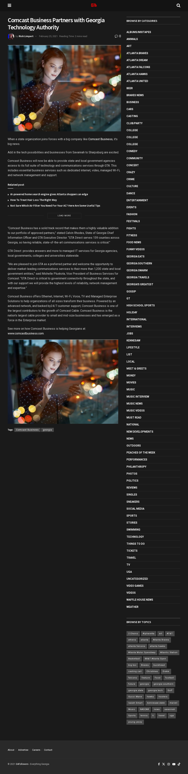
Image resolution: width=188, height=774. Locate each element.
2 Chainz (133, 633)
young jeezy (135, 722)
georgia (47, 430)
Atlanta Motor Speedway (142, 652)
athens (132, 640)
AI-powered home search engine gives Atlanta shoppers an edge (49, 194)
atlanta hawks (157, 646)
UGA (129, 571)
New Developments (139, 431)
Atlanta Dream (137, 60)
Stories (131, 522)
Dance (130, 193)
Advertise (23, 749)
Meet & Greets (136, 368)
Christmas (152, 671)
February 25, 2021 (48, 36)
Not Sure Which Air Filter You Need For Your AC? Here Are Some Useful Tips (55, 205)
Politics (132, 480)
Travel (131, 557)
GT (128, 298)
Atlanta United (137, 81)
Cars (129, 109)
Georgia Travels (137, 277)
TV (128, 564)
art (160, 633)
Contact (48, 749)
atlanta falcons (136, 646)
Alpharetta (148, 633)
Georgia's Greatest (139, 284)
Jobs (129, 333)
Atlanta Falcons (138, 67)
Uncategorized (137, 578)
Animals (132, 39)
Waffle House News (139, 599)
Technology (135, 536)
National (132, 424)
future (131, 684)
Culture (132, 186)
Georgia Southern (139, 263)
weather (132, 606)
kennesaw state (156, 703)
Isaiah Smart (135, 703)
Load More (64, 215)
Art (129, 46)
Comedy (131, 151)
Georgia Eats (135, 256)
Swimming (133, 529)
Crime (130, 179)
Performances (136, 459)
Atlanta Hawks (137, 74)
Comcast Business (100, 139)
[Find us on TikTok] (179, 764)
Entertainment (137, 200)
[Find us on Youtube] (173, 764)
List (129, 354)
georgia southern (163, 684)
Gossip (131, 291)
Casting (132, 116)
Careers (36, 749)
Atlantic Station (169, 652)
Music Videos (135, 410)
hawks (150, 696)
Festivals (133, 221)
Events (131, 207)
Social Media (135, 508)
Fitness (131, 235)
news (157, 709)
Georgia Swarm (137, 270)
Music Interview (137, 396)
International (136, 319)
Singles (131, 494)
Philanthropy (136, 466)
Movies (131, 382)
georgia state (135, 690)
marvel (173, 703)
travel (162, 715)
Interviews (134, 326)
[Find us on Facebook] (159, 764)
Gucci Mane (135, 696)
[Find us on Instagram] (168, 764)
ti (153, 715)
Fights (131, 228)
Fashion (131, 214)
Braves (145, 665)
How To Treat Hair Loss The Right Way (33, 200)
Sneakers (133, 501)
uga (172, 715)
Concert (132, 165)
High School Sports (140, 305)
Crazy (130, 172)
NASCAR (144, 709)
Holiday (131, 312)
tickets (132, 550)
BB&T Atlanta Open (155, 659)
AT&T (170, 633)
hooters (163, 696)
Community (134, 158)
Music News (134, 403)
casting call (135, 671)
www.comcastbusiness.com (26, 333)
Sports (131, 515)
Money (130, 375)
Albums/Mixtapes (138, 32)
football (169, 678)
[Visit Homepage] (94, 5)
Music (130, 389)
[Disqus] (64, 488)
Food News (133, 242)
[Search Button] (178, 5)
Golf (170, 690)
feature (146, 678)
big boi (132, 665)
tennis (144, 715)
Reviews (131, 487)
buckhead (159, 665)
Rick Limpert (26, 36)
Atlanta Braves (137, 53)
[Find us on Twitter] (163, 764)
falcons (132, 678)
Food (157, 678)
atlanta (144, 640)
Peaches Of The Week (140, 452)
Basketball (134, 659)
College (132, 130)
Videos (131, 592)
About (11, 749)
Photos (131, 473)
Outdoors (133, 445)
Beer (129, 88)
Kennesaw (133, 340)
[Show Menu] (9, 5)
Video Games (135, 585)
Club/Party (134, 123)
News (130, 438)
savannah (169, 709)
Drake (166, 671)
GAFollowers (22, 764)
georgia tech (155, 690)
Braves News (135, 95)
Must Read (133, 417)
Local (130, 361)
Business (132, 102)
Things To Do (135, 543)
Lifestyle (133, 347)
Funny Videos (135, 249)
